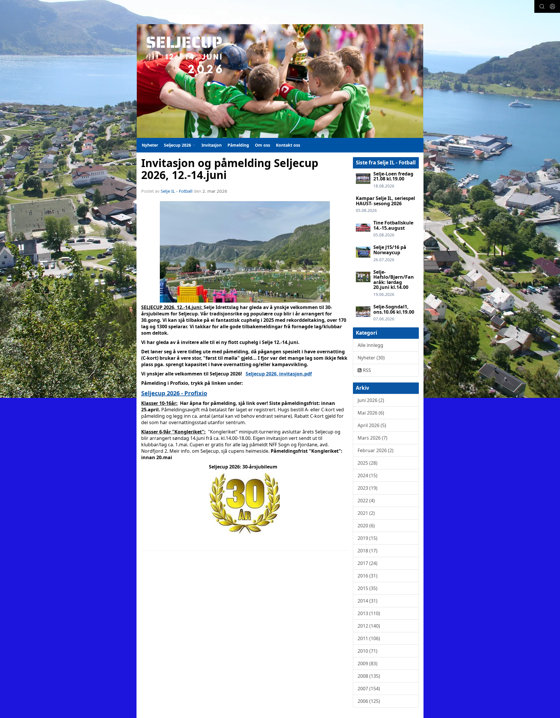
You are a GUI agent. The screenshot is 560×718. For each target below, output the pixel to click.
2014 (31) (367, 601)
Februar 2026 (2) (375, 450)
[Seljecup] (280, 81)
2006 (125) (369, 701)
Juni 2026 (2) (371, 400)
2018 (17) (367, 550)
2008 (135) (369, 676)
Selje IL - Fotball (176, 191)
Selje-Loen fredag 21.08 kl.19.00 (393, 176)
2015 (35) (367, 588)
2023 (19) (367, 488)
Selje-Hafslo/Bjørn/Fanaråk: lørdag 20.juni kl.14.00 (393, 280)
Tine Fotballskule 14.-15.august (393, 225)
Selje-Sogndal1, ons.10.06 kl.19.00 (393, 309)
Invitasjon (212, 145)
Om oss (262, 145)
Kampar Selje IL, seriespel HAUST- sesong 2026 (385, 201)
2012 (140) (369, 626)
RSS (366, 370)
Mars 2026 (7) (372, 438)
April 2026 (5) (372, 425)
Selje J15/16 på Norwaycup (389, 250)
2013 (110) (369, 613)
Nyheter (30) (371, 357)
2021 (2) (366, 513)
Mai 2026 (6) (371, 413)
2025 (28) (367, 463)
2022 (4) (366, 500)
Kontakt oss (288, 145)
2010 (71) (367, 651)
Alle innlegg (370, 345)
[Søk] (542, 6)
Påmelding (238, 145)
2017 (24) (367, 563)
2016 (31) (367, 576)
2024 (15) (367, 475)
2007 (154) (369, 688)
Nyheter (150, 145)
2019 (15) (367, 538)
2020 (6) (366, 525)
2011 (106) (369, 638)
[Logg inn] (552, 6)
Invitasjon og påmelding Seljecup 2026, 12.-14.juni (229, 169)
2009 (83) (367, 663)
